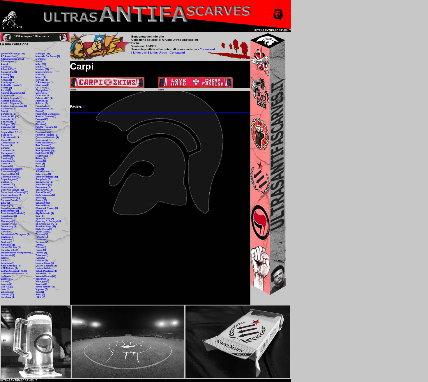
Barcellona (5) (8, 114)
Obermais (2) (42, 85)
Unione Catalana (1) (46, 265)
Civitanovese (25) (10, 171)
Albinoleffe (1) (8, 69)
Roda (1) (40, 163)
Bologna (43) (8, 124)
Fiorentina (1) (8, 218)
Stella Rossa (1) (44, 229)
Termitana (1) (42, 239)
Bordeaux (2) (8, 127)
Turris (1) (40, 258)
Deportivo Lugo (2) (11, 195)
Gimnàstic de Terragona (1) (15, 234)
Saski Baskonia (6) (45, 195)
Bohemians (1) (9, 121)
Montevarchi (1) (44, 72)
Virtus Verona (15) (45, 286)
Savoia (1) (41, 197)
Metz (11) (40, 61)
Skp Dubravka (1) (45, 213)
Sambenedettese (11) (47, 176)
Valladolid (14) (43, 273)
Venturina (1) (42, 279)
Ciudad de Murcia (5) (12, 169)
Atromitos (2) (8, 108)
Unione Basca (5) (45, 263)
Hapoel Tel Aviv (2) (11, 247)
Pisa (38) (40, 121)
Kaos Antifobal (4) (11, 265)
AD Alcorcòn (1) (9, 56)
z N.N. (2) (40, 297)
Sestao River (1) (44, 205)
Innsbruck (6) (8, 255)
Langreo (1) (7, 279)
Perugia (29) (42, 119)
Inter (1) (5, 258)
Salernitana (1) (43, 174)
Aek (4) (4, 64)
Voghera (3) (42, 289)
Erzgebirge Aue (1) (11, 208)
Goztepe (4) (7, 237)
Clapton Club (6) (10, 174)
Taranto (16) (42, 234)
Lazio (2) (5, 281)
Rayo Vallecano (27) (46, 142)
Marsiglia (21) (43, 53)
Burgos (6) (7, 135)
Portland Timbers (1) (47, 135)
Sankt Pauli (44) (44, 184)
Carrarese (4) (8, 150)
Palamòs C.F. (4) (44, 98)
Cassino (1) (7, 158)
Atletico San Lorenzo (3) (14, 106)
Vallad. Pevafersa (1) (46, 271)
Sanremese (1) (43, 187)
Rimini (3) (41, 161)
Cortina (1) (7, 182)
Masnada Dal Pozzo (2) (48, 56)
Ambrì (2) (6, 74)
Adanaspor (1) (8, 61)
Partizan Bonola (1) (46, 116)
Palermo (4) (42, 103)
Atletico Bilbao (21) (11, 101)
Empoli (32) (7, 205)
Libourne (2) (7, 292)
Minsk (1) (40, 66)
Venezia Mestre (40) (46, 276)
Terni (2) (40, 245)
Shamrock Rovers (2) (47, 208)
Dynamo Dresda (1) (11, 200)
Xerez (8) (40, 294)
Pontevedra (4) (43, 132)
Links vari (140, 52)
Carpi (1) (5, 148)
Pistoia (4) (41, 124)
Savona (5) (41, 200)
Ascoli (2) (6, 90)
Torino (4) (41, 250)
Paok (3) (40, 111)
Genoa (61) (7, 231)
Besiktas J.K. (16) (10, 116)
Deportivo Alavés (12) (12, 190)
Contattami (207, 49)
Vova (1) (40, 292)
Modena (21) (42, 69)
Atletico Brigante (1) (12, 103)
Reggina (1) (42, 155)
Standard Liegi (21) (46, 226)
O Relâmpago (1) (45, 82)
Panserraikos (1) (44, 108)
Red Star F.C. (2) (44, 153)
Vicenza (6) (41, 284)
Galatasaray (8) (9, 226)
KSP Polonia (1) (9, 268)
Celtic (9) (5, 163)
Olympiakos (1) (44, 90)
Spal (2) (40, 216)
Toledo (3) (41, 247)
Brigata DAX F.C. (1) (11, 132)
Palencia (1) (42, 101)
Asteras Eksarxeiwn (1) (13, 93)
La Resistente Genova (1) (14, 273)
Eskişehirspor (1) (10, 210)
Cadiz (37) (6, 140)
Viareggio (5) (42, 281)
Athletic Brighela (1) (11, 98)
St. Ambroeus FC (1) (47, 224)
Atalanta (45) (8, 95)
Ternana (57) (42, 242)
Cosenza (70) (8, 184)
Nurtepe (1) (42, 80)
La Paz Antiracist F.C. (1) (14, 271)
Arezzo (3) (6, 87)
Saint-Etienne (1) (45, 171)
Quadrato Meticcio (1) (47, 137)
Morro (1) (41, 77)
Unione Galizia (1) (45, 268)
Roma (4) (40, 166)
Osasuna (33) (42, 95)
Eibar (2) (5, 203)
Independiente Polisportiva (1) (17, 252)
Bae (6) (4, 111)
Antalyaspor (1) (9, 82)
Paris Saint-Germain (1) (48, 114)
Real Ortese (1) (43, 145)
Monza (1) (41, 74)
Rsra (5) (40, 169)
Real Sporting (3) (45, 150)
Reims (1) (41, 158)
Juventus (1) (7, 263)
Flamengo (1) (8, 221)
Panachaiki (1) (43, 106)
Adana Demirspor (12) (12, 59)
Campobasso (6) (10, 142)
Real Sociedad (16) (45, 148)
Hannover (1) (8, 245)
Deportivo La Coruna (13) (14, 192)
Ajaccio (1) (6, 66)
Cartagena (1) (8, 153)
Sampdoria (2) (43, 179)
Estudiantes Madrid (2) (13, 213)
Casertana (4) (8, 155)
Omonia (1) (41, 93)
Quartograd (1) (44, 140)
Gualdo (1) (6, 242)
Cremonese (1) (9, 187)
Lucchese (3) (8, 297)
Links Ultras (158, 52)
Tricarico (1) (42, 255)
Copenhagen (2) (9, 179)
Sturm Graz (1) (43, 231)
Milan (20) (41, 64)
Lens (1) (5, 289)
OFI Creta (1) (42, 87)
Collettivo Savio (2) (11, 176)
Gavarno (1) (7, 229)
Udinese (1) (42, 260)
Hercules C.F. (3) (9, 250)
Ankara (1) (6, 80)
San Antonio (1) (44, 182)
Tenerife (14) (42, 237)
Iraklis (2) (5, 260)
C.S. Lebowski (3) (10, 137)
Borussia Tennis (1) (11, 129)
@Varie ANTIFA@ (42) (13, 53)
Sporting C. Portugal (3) (48, 221)
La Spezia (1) (8, 276)
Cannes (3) (7, 145)
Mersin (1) (41, 59)
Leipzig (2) (6, 284)
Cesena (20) (7, 166)
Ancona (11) (7, 77)
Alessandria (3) (9, 72)
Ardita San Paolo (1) (11, 85)
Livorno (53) (7, 294)
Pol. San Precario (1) (46, 127)
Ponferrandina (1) (45, 129)
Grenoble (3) (7, 239)
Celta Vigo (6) (8, 161)
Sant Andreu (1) (44, 190)
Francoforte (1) (9, 224)
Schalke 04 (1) (43, 203)
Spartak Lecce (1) (45, 218)
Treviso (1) (41, 252)
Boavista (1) (7, 119)
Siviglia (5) (41, 210)
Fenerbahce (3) (9, 216)
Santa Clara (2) (43, 192)
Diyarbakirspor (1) (10, 197)
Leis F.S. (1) (7, 286)
